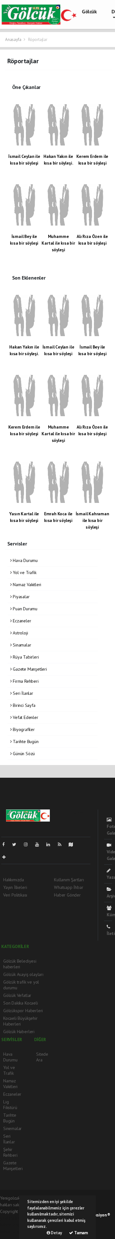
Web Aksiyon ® (97, 1215)
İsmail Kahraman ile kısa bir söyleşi (92, 520)
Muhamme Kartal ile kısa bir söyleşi (58, 243)
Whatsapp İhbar (68, 887)
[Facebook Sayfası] (6, 844)
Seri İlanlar (22, 693)
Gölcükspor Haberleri (23, 1010)
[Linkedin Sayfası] (50, 844)
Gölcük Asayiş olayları (23, 974)
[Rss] (62, 844)
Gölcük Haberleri (18, 1031)
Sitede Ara (42, 1057)
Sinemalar (12, 1128)
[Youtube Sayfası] (39, 844)
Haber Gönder (67, 895)
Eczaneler (21, 621)
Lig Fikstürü (10, 1104)
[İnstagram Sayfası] (28, 844)
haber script (11, 1231)
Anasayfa (13, 39)
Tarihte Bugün (25, 741)
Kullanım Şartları (69, 880)
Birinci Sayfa (23, 705)
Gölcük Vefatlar (17, 995)
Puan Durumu (24, 609)
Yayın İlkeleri (15, 887)
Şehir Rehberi (10, 1152)
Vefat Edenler (25, 717)
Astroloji (20, 633)
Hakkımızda (13, 880)
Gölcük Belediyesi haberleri (19, 964)
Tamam (80, 1233)
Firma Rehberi (25, 681)
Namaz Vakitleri (26, 584)
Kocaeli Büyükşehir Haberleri (20, 1021)
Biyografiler (23, 729)
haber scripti (11, 1225)
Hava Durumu (25, 560)
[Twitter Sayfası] (16, 844)
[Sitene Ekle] (6, 857)
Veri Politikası (15, 895)
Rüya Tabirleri (25, 657)
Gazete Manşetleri (29, 669)
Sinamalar (21, 645)
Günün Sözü (23, 753)
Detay (56, 1233)
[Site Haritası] (73, 844)
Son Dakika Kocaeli (20, 1003)
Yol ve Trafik (24, 572)
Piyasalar (20, 596)
